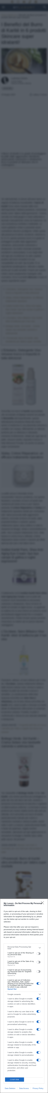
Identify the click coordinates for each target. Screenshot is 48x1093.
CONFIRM (14, 1080)
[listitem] (24, 947)
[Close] (43, 903)
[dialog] (24, 996)
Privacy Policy (38, 1088)
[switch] (38, 953)
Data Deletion (10, 1088)
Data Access (24, 1088)
